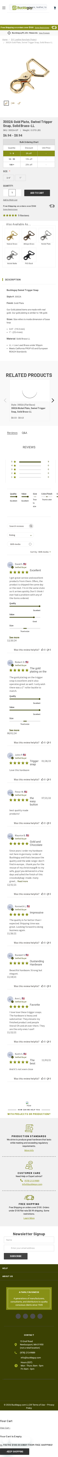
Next (52, 400)
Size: (5, 171)
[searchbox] (17, 526)
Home (22, 8)
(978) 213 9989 (31, 1180)
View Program (44, 33)
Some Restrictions (42, 28)
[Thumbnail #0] (6, 103)
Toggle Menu (4, 7)
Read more (22, 881)
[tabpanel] (30, 400)
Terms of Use (38, 1405)
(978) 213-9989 (27, 1352)
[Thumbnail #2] (19, 103)
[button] (29, 279)
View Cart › (5, 1428)
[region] (29, 103)
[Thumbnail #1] (12, 103)
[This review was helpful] (42, 649)
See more (14, 637)
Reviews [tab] (12, 432)
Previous (5, 400)
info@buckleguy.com (32, 1184)
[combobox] (20, 535)
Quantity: (8, 186)
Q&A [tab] (24, 432)
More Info (29, 1150)
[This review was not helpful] (48, 649)
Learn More (29, 1218)
